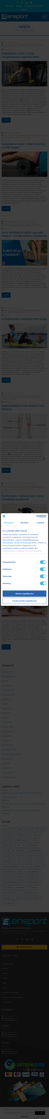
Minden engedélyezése (24, 594)
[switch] (43, 569)
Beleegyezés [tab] (9, 523)
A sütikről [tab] (40, 523)
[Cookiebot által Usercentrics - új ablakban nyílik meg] (36, 516)
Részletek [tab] (24, 523)
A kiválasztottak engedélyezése (24, 601)
